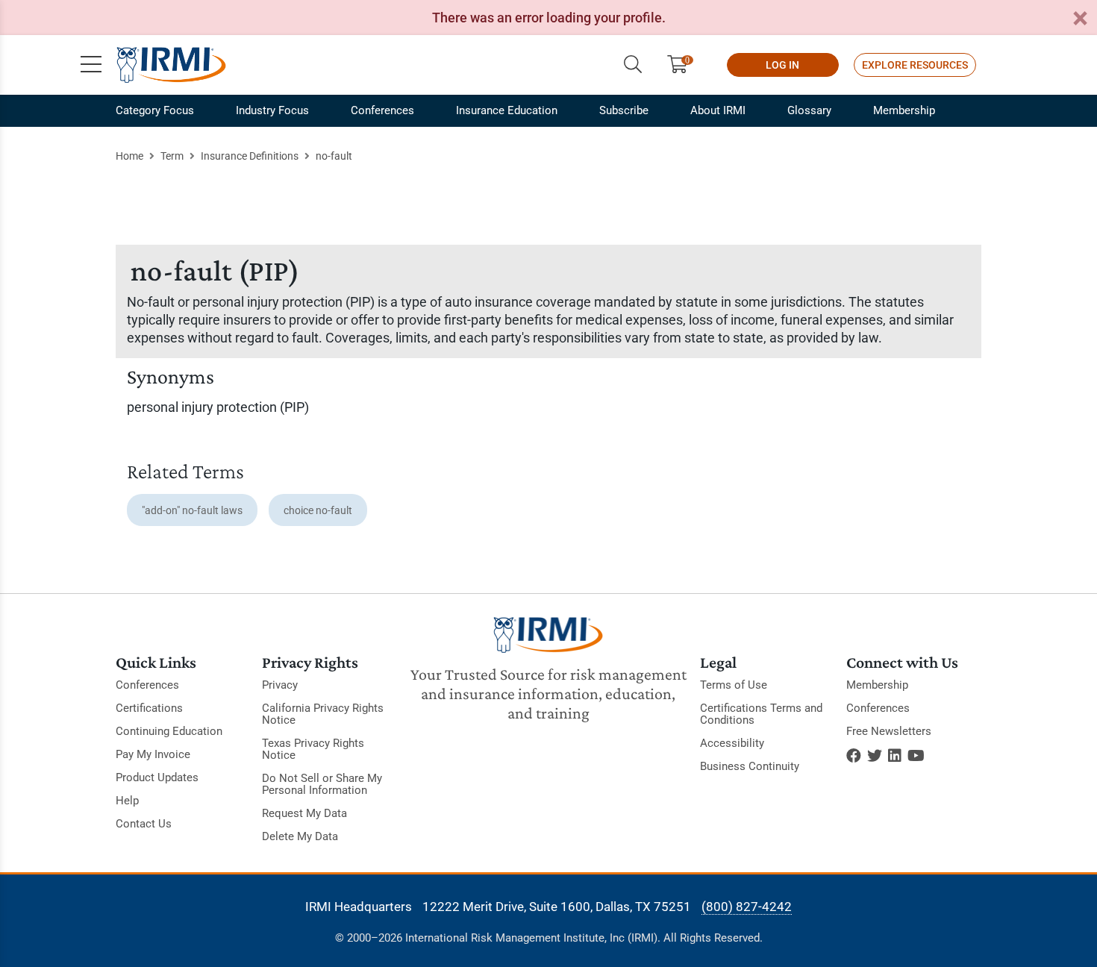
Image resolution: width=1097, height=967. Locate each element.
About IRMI (718, 110)
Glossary (809, 110)
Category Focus (155, 110)
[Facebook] (853, 756)
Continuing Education (169, 731)
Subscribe (623, 110)
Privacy (280, 685)
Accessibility (732, 743)
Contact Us (144, 823)
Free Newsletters (888, 731)
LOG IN (782, 65)
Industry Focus (272, 110)
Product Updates (157, 777)
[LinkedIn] (894, 756)
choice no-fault (318, 510)
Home (129, 156)
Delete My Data (300, 836)
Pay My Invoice (153, 754)
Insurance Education (506, 110)
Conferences (382, 110)
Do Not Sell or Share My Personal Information (322, 784)
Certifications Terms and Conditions (761, 714)
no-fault (334, 156)
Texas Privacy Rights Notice (313, 749)
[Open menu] (91, 65)
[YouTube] (916, 756)
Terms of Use (733, 685)
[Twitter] (874, 756)
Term (172, 156)
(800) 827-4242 (746, 906)
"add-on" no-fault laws (192, 510)
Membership (904, 110)
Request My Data (304, 813)
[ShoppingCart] (683, 65)
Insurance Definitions (250, 156)
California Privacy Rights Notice (323, 714)
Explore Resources (915, 65)
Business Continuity (749, 766)
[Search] (633, 65)
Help (127, 800)
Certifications (149, 708)
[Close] (1080, 19)
